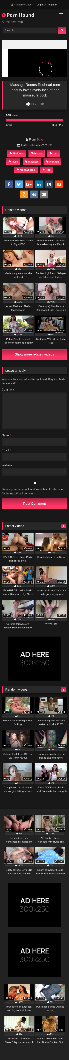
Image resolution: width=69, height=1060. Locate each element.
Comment (8, 389)
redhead (54, 161)
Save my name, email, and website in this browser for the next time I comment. (33, 491)
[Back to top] (58, 1049)
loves (15, 161)
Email (6, 450)
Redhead (18, 153)
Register (52, 4)
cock (55, 153)
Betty (40, 139)
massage (33, 161)
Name (6, 435)
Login (40, 4)
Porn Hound (20, 15)
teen (48, 169)
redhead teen (27, 169)
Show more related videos (34, 354)
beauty (38, 153)
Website (7, 465)
